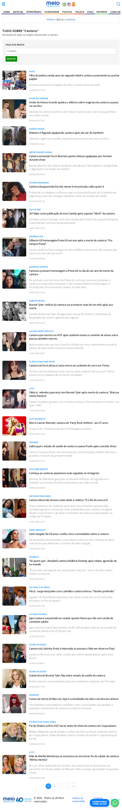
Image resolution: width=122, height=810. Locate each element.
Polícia (79, 11)
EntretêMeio (33, 11)
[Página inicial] (53, 4)
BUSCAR (11, 59)
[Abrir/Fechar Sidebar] (3, 4)
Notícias (18, 11)
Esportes (102, 11)
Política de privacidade (78, 800)
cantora (70, 19)
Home (6, 11)
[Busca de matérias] (118, 5)
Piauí (90, 11)
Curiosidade (51, 11)
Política (67, 11)
